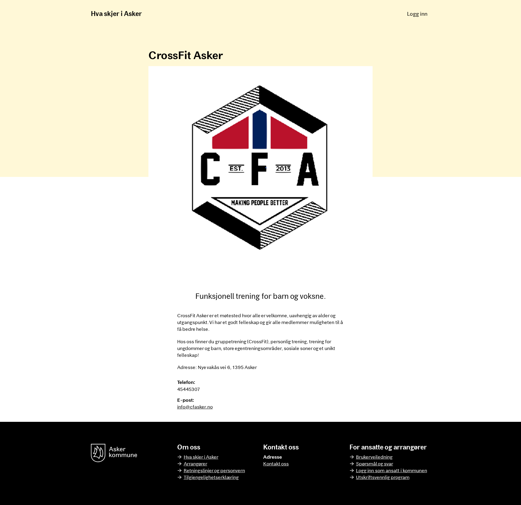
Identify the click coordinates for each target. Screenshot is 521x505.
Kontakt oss (276, 464)
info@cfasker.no (195, 407)
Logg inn (417, 13)
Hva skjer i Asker (116, 13)
